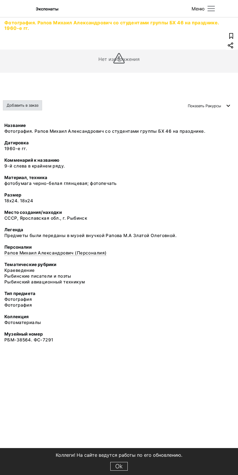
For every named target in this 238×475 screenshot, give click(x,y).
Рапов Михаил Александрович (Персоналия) (55, 253)
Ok (119, 466)
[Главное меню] (211, 8)
